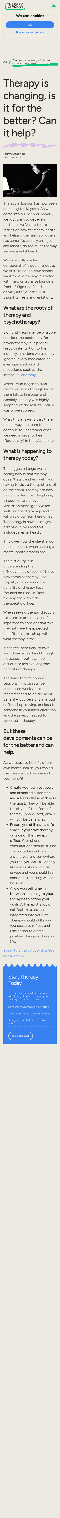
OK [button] (30, 24)
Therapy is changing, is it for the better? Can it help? (31, 62)
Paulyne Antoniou (14, 153)
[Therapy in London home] (15, 6)
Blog (4, 61)
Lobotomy (27, 375)
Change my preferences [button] (30, 32)
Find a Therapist (20, 1036)
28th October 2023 (14, 157)
